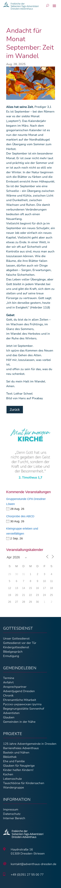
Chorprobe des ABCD (20, 516)
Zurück (15, 409)
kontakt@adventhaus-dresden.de (33, 864)
